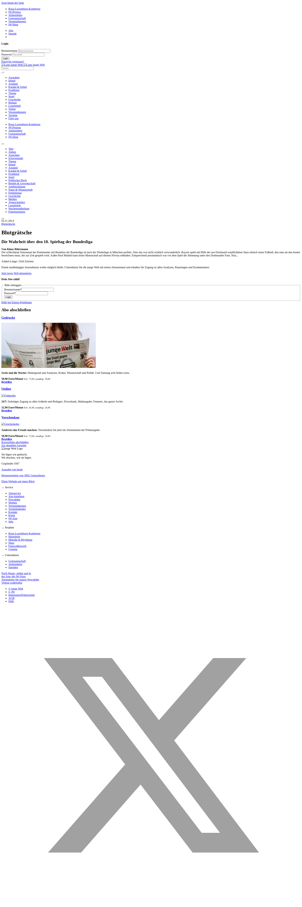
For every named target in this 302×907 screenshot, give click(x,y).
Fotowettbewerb (17, 546)
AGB (11, 598)
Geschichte (14, 99)
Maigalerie (14, 536)
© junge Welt (15, 588)
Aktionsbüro (15, 15)
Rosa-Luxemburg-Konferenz (24, 8)
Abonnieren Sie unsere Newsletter (20, 579)
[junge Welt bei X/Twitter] (151, 903)
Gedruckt (8, 317)
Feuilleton (13, 90)
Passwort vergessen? (12, 61)
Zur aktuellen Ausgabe (13, 445)
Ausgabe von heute (12, 469)
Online (6, 389)
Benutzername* (12, 289)
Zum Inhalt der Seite (12, 2)
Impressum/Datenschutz (21, 594)
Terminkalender (17, 509)
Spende (12, 33)
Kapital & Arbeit (17, 86)
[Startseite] (23, 64)
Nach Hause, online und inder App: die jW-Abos (16, 575)
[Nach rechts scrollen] (2, 218)
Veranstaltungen (17, 21)
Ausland (13, 83)
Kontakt (12, 512)
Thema (12, 93)
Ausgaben (14, 77)
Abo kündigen (16, 496)
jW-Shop (13, 24)
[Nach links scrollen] (2, 143)
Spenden (13, 567)
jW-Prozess (14, 11)
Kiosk (11, 515)
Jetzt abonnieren (16, 273)
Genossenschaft (17, 18)
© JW (11, 591)
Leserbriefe (14, 105)
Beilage (12, 102)
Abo (10, 30)
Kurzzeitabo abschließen (14, 442)
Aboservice (14, 493)
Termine (12, 115)
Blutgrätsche (8, 223)
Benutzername (9, 50)
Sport (11, 96)
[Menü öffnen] (2, 72)
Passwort (6, 54)
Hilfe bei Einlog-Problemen (16, 302)
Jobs (10, 521)
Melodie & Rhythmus (20, 539)
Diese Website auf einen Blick (18, 481)
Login (5, 58)
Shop (11, 542)
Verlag (12, 108)
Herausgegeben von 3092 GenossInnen (23, 475)
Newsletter (14, 499)
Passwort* (10, 293)
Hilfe (11, 601)
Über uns (13, 118)
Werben (12, 502)
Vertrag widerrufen (11, 582)
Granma (12, 549)
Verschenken (10, 417)
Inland (11, 80)
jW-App (12, 518)
